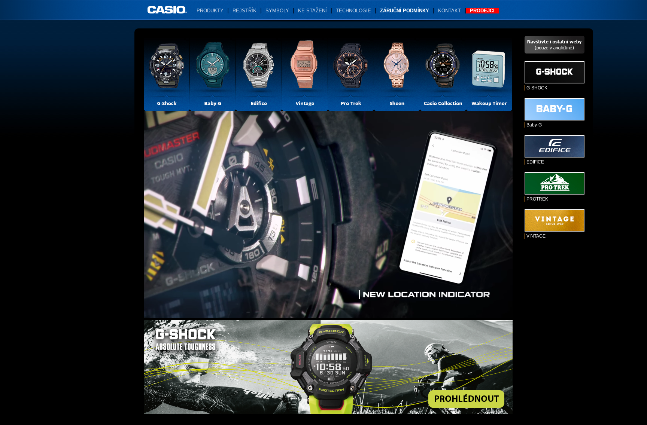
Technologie (353, 10)
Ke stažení (312, 10)
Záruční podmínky (404, 10)
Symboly (277, 10)
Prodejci (482, 10)
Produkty (210, 10)
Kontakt (449, 10)
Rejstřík (244, 10)
